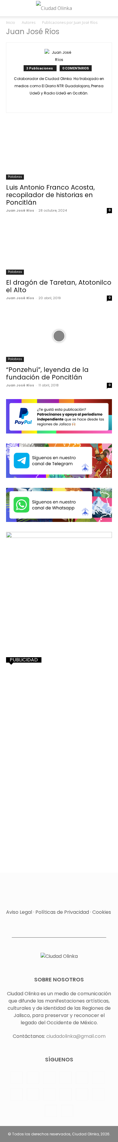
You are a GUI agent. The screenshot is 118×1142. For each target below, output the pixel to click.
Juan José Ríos (20, 210)
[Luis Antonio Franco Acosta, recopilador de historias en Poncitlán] (59, 153)
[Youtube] (98, 1094)
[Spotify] (17, 1094)
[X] (59, 104)
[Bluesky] (51, 1111)
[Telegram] (33, 1094)
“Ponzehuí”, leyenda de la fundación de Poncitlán (47, 373)
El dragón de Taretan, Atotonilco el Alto (58, 286)
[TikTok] (49, 1094)
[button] (9, 8)
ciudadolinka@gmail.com (76, 1036)
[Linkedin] (49, 1078)
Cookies (101, 912)
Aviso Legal (19, 912)
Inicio (10, 22)
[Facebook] (17, 1078)
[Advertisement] (59, 729)
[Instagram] (33, 1078)
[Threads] (67, 1111)
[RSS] (98, 1078)
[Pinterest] (82, 1078)
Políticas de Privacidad (62, 912)
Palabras (15, 176)
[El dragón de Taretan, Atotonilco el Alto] (59, 248)
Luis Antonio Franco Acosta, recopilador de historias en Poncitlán (50, 195)
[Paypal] (66, 1078)
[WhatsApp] (82, 1094)
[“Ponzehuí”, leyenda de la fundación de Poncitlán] (59, 336)
